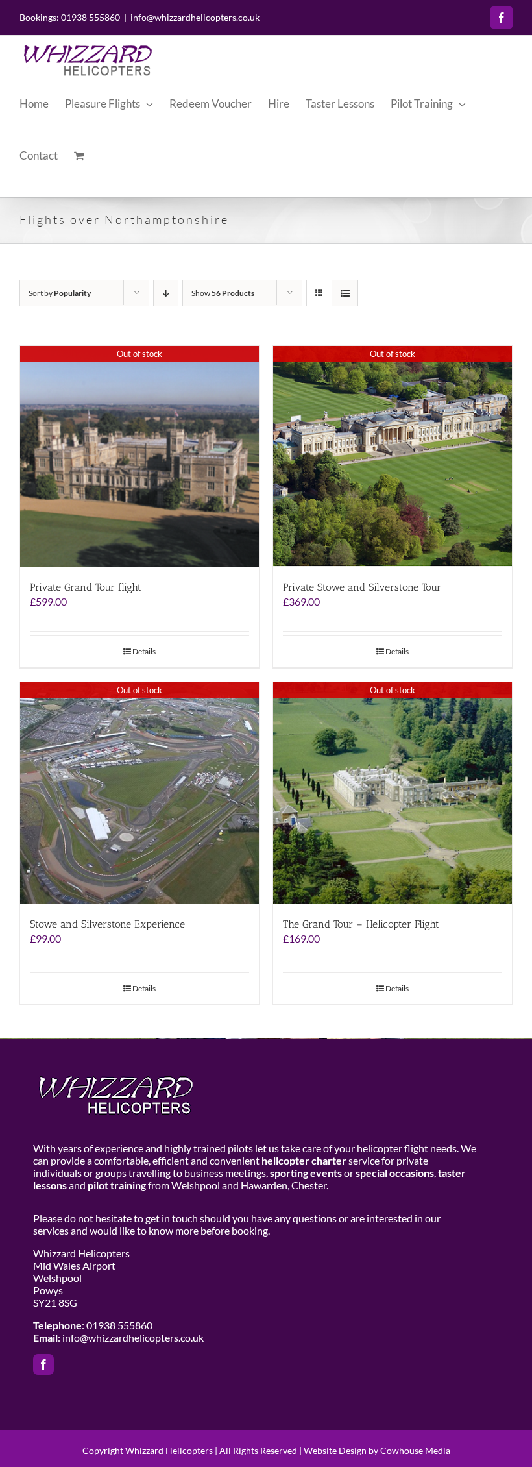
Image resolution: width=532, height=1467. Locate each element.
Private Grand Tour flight (85, 587)
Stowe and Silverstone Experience (107, 924)
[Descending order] (165, 293)
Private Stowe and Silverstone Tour (362, 587)
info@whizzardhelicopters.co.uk (195, 17)
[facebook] (43, 1364)
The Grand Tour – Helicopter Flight (361, 924)
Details (144, 651)
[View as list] (344, 293)
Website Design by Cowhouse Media (377, 1450)
